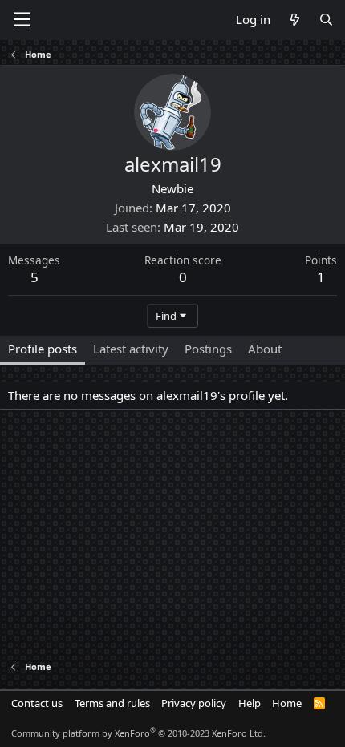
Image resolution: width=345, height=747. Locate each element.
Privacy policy (193, 703)
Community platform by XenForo (138, 733)
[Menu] (22, 20)
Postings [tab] (208, 349)
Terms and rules (112, 703)
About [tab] (265, 349)
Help (249, 703)
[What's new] (294, 19)
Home (287, 703)
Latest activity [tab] (130, 349)
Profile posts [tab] (42, 349)
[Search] (326, 19)
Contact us (37, 703)
